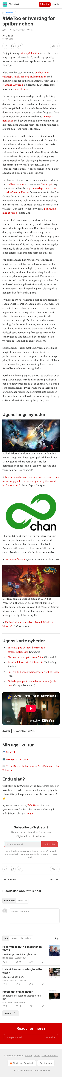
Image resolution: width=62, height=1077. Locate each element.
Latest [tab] (14, 938)
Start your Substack (23, 1063)
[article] (31, 954)
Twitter (29, 814)
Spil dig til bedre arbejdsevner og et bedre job (33, 672)
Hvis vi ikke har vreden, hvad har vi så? (22, 971)
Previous (12, 879)
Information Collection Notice (33, 854)
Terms (37, 1055)
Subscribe (44, 4)
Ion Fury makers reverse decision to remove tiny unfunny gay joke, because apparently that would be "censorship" (30, 481)
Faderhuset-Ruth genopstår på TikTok (22, 948)
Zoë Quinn (21, 89)
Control (10, 752)
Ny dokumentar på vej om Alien (26, 657)
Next (52, 879)
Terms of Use (45, 851)
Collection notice (50, 1055)
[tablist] (15, 901)
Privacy (28, 1055)
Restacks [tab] (22, 900)
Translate (9, 12)
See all (8, 1013)
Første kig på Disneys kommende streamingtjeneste (26, 650)
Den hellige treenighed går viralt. (19, 954)
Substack (16, 1070)
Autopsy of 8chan (15, 559)
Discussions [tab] (25, 938)
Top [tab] (6, 938)
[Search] (57, 938)
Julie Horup (7, 36)
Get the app (46, 1063)
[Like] (5, 46)
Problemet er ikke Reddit (17, 991)
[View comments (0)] (13, 46)
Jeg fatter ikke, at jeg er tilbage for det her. (21, 997)
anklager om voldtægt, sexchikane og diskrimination (25, 75)
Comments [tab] (9, 900)
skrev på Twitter (30, 53)
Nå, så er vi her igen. (13, 976)
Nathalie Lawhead (12, 85)
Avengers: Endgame (17, 759)
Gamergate (47, 184)
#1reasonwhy (16, 184)
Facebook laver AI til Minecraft (25, 662)
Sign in (55, 4)
